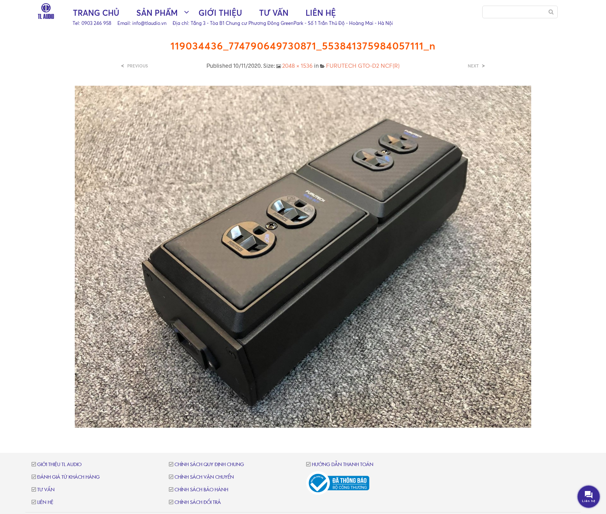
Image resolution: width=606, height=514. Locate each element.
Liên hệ (321, 13)
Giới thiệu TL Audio (59, 464)
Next (473, 66)
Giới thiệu (220, 13)
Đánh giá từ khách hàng (68, 477)
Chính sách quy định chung (209, 464)
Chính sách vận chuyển (204, 477)
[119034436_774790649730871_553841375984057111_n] (303, 256)
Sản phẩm (157, 13)
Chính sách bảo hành (201, 490)
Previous (137, 66)
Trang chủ (96, 13)
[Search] (551, 12)
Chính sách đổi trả (198, 502)
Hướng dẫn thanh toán (342, 464)
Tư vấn (273, 13)
